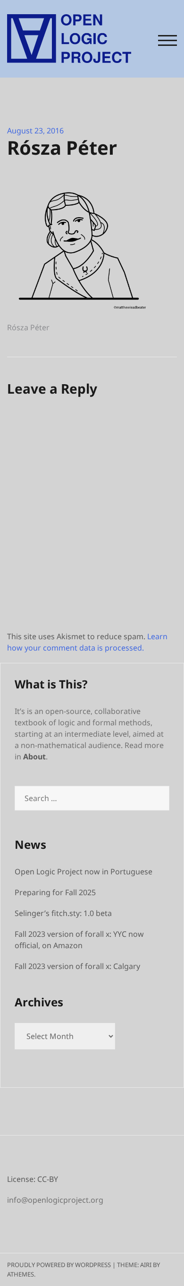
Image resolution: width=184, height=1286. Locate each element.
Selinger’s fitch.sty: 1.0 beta (63, 913)
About (34, 756)
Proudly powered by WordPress (59, 1264)
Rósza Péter (28, 327)
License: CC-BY (32, 1179)
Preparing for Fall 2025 (55, 892)
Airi (145, 1264)
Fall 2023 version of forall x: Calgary (77, 966)
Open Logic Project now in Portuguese (83, 871)
